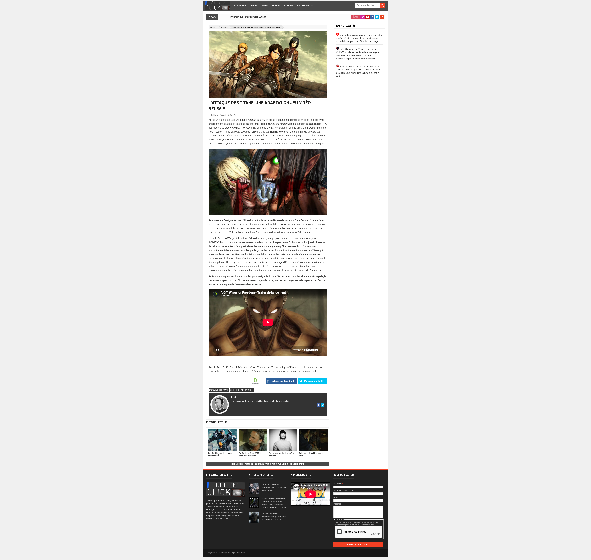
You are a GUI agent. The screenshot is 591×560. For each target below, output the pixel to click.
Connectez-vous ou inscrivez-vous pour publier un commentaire (267, 464)
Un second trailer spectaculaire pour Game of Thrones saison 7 (274, 516)
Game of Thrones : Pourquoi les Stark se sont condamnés (274, 487)
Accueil (213, 27)
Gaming (276, 5)
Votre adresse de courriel (344, 490)
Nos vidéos (240, 5)
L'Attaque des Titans (218, 390)
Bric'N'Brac (303, 5)
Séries (265, 5)
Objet (336, 497)
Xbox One (234, 390)
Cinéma (254, 5)
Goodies (288, 5)
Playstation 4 (247, 390)
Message (337, 504)
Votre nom (338, 484)
